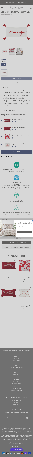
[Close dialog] (32, 221)
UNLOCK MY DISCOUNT (25, 232)
